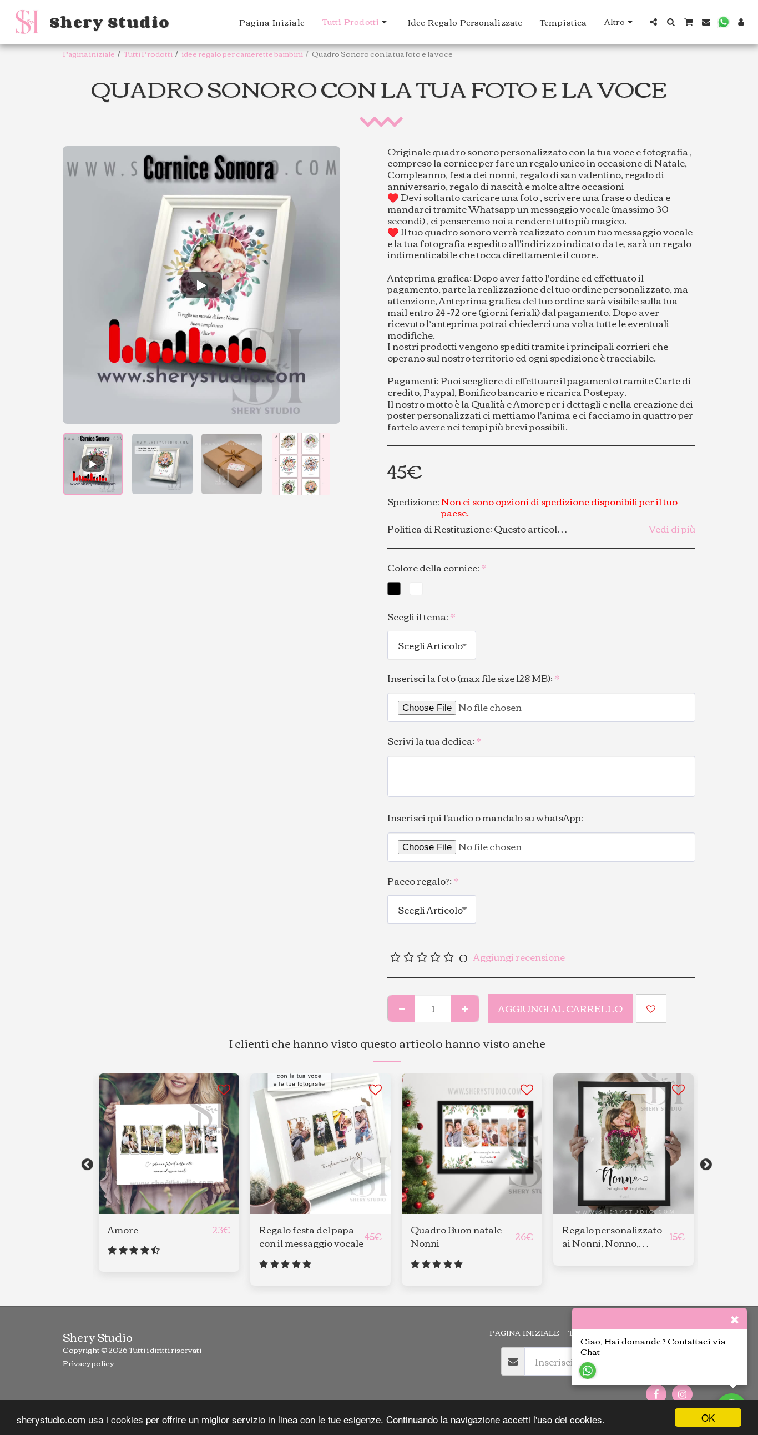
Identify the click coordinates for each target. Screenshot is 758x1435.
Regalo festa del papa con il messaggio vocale (311, 1237)
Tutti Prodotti (148, 53)
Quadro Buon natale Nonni (456, 1237)
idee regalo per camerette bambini (242, 53)
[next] (322, 285)
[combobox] (431, 645)
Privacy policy (88, 1362)
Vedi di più (672, 529)
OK (708, 1417)
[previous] (80, 285)
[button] (653, 22)
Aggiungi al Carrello (172, 1208)
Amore (123, 1230)
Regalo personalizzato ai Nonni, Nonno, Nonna (612, 1237)
